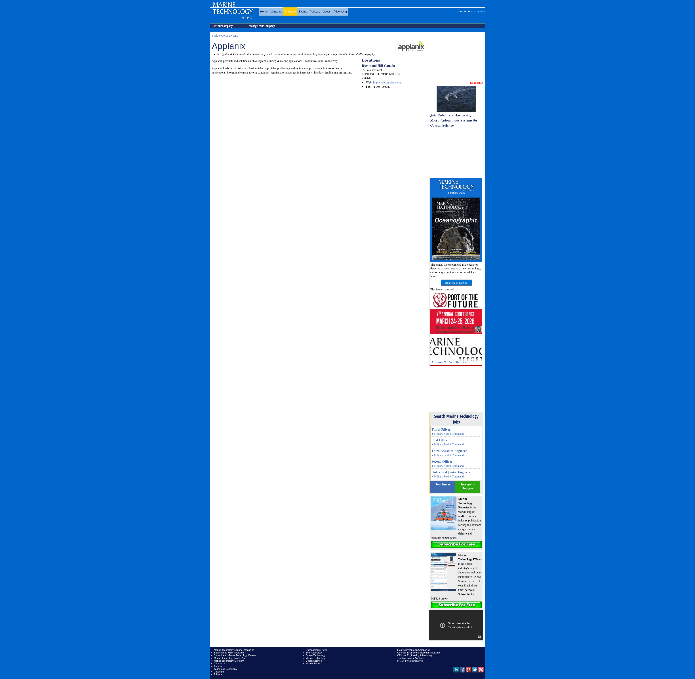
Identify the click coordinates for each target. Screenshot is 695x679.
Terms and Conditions (225, 669)
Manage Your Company (262, 26)
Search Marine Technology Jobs (456, 419)
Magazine (276, 11)
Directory (290, 11)
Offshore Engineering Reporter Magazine (418, 652)
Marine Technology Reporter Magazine (234, 650)
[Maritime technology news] (232, 14)
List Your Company (222, 26)
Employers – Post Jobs (468, 486)
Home (264, 11)
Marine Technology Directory (229, 660)
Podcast (315, 11)
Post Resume (443, 484)
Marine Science (314, 663)
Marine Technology (315, 658)
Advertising (340, 11)
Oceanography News (316, 650)
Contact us (219, 663)
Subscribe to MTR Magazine (229, 652)
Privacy (218, 674)
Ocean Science (314, 660)
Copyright (219, 671)
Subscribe (456, 544)
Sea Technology (314, 652)
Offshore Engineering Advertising (414, 655)
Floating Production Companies (413, 650)
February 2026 (456, 192)
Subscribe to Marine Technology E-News (235, 655)
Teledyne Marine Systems (411, 658)
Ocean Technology (315, 655)
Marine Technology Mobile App (230, 658)
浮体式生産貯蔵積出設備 (410, 660)
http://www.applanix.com (387, 82)
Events (303, 11)
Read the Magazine (456, 282)
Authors (218, 666)
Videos (327, 11)
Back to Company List (225, 35)
